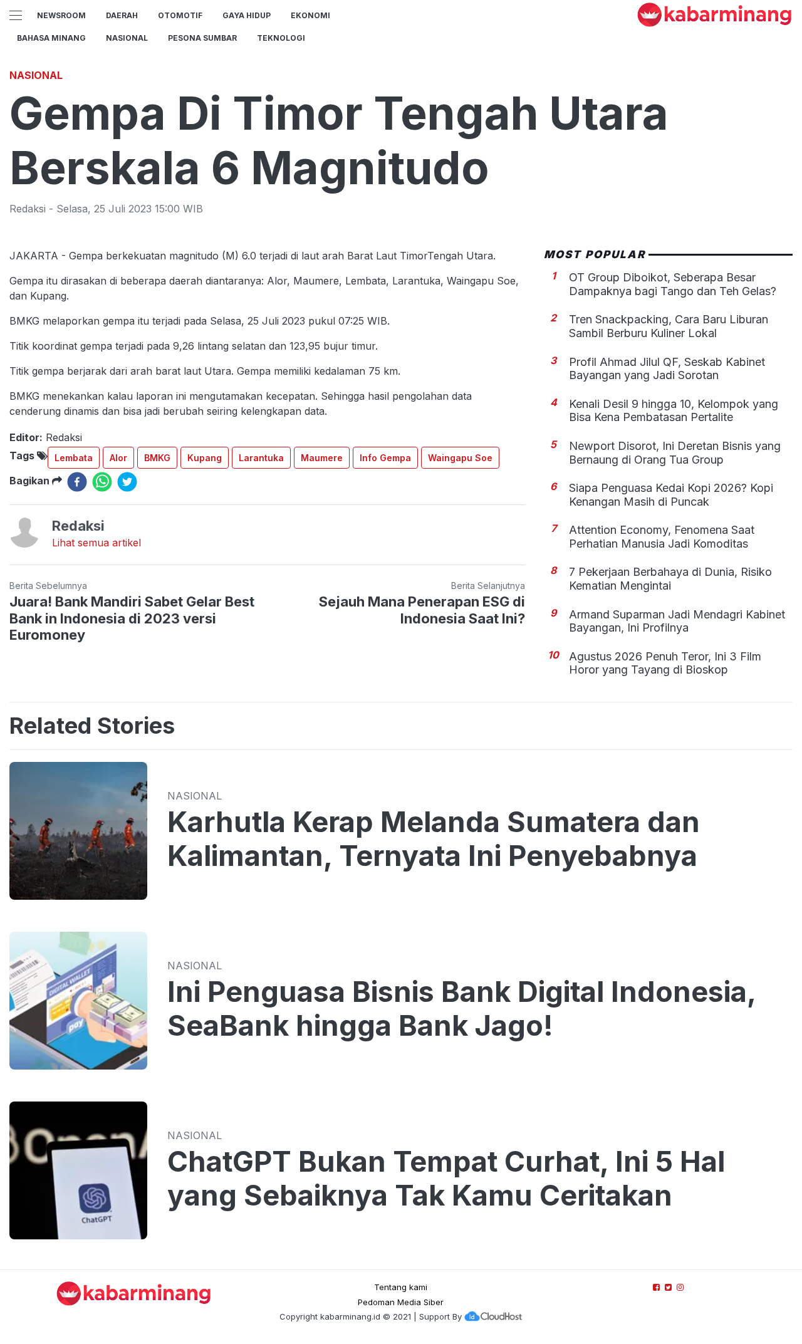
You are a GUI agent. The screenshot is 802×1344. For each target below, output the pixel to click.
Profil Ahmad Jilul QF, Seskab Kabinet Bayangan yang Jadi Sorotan (667, 368)
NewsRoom (61, 15)
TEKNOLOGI (281, 38)
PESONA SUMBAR (202, 38)
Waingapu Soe (460, 457)
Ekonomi (310, 15)
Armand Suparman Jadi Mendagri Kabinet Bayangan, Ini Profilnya (677, 621)
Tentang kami (400, 1287)
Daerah (122, 15)
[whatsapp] (102, 482)
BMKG (157, 457)
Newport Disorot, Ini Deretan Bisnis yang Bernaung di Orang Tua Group (675, 452)
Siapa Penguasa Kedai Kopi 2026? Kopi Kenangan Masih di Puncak (671, 494)
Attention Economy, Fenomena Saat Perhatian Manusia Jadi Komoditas (661, 536)
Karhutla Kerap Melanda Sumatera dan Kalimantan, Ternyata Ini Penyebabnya (433, 839)
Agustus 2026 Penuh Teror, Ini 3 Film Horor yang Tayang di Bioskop (665, 663)
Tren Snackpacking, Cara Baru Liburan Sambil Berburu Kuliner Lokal (668, 326)
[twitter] (127, 482)
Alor (118, 457)
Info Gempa (385, 457)
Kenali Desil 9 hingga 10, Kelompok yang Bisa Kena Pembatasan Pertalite (673, 410)
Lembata (74, 457)
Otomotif (180, 15)
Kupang (204, 457)
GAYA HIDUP (246, 15)
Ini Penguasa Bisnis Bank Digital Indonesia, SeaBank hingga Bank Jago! (461, 1009)
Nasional (127, 38)
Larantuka (261, 457)
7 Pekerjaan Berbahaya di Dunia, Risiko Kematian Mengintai (670, 578)
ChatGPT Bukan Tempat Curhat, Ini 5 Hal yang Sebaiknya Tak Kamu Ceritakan (446, 1178)
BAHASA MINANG (51, 38)
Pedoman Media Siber (401, 1302)
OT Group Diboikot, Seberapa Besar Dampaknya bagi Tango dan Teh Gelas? (672, 284)
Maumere (322, 457)
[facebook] (77, 482)
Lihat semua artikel (96, 542)
